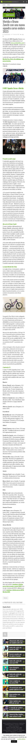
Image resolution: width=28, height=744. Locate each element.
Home (4, 4)
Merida (5, 597)
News (23, 34)
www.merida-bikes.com (17, 43)
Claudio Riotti (7, 34)
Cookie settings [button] (21, 739)
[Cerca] (26, 1)
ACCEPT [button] (14, 741)
